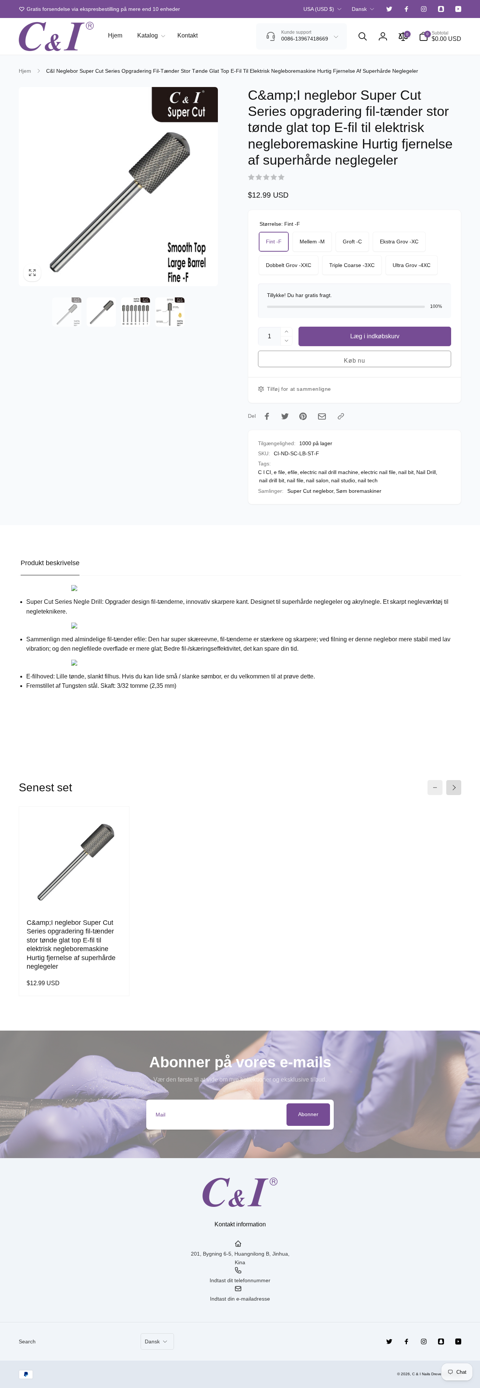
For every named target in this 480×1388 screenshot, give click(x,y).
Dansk (359, 9)
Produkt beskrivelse (50, 563)
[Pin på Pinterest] (303, 416)
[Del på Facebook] (267, 416)
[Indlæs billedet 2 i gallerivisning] (101, 312)
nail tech (368, 480)
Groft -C (352, 242)
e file (279, 472)
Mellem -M (312, 242)
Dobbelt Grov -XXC (288, 265)
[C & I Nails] (240, 1205)
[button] (150, 36)
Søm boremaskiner (358, 491)
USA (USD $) (318, 9)
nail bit (406, 472)
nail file (295, 480)
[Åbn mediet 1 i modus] (118, 186)
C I (261, 472)
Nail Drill (426, 472)
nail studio (343, 480)
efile (292, 472)
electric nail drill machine (329, 472)
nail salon (317, 480)
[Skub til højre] (453, 787)
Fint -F (274, 242)
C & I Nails (421, 1374)
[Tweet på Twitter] (285, 416)
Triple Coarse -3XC (352, 265)
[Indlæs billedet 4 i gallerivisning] (169, 312)
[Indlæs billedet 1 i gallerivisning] (66, 312)
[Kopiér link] (341, 416)
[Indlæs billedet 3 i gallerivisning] (135, 312)
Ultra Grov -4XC (411, 265)
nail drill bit (271, 480)
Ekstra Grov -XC (399, 242)
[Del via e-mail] (322, 416)
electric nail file (378, 472)
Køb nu (354, 360)
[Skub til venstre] (435, 787)
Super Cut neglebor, (311, 491)
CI (268, 472)
